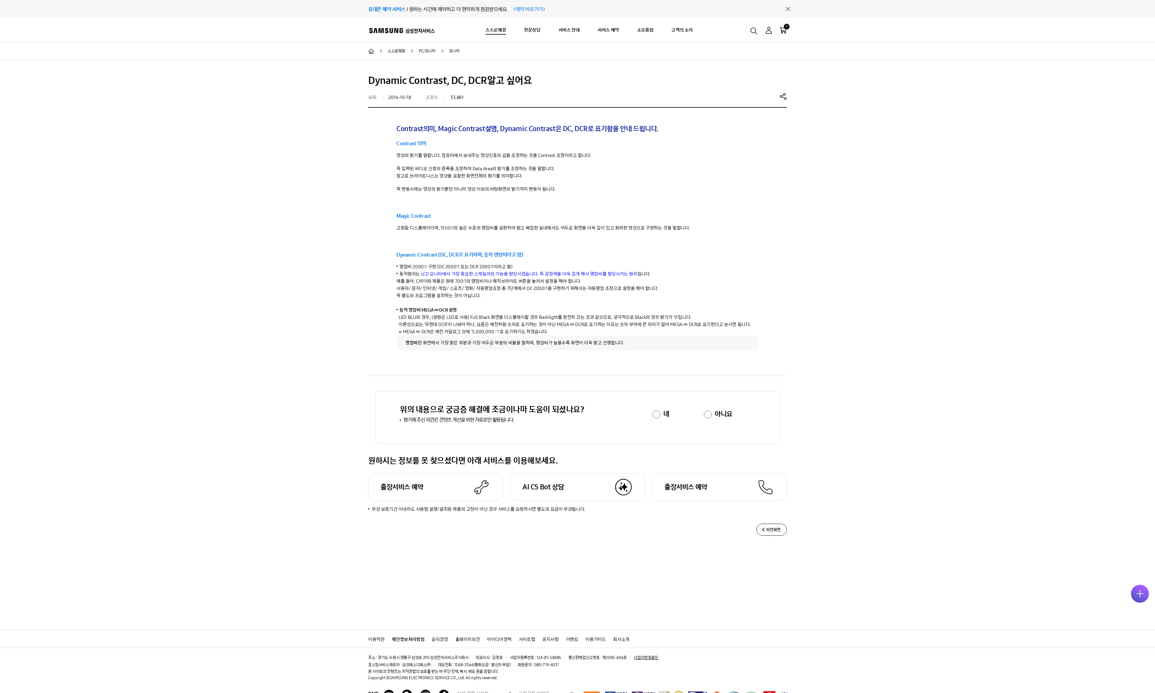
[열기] (1140, 594)
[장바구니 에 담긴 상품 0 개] (783, 30)
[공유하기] (783, 96)
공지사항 (550, 639)
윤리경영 (440, 639)
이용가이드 (595, 639)
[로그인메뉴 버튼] (768, 31)
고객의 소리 (682, 30)
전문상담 (532, 30)
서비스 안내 (569, 30)
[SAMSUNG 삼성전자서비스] (401, 30)
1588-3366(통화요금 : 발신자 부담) (482, 664)
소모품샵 (645, 30)
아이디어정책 (499, 639)
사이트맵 (527, 639)
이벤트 (572, 639)
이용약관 (376, 639)
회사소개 (621, 639)
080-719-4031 (546, 664)
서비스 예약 (608, 30)
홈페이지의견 (467, 639)
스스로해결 (495, 30)
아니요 (723, 414)
